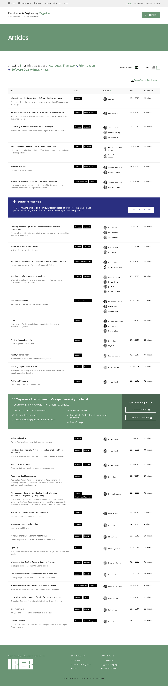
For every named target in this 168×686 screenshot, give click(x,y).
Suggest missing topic (141, 210)
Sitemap (66, 679)
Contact (74, 668)
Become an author (108, 668)
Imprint (75, 679)
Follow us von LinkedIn (139, 410)
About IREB (75, 660)
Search (157, 3)
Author (106, 91)
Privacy (83, 679)
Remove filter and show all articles (146, 80)
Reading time (149, 91)
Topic (76, 91)
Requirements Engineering (29, 14)
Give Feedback (107, 660)
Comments (138, 3)
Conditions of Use (96, 679)
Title (12, 91)
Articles (129, 3)
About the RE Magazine (81, 664)
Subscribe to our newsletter (139, 418)
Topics (152, 15)
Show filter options (127, 67)
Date (132, 91)
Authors (148, 3)
